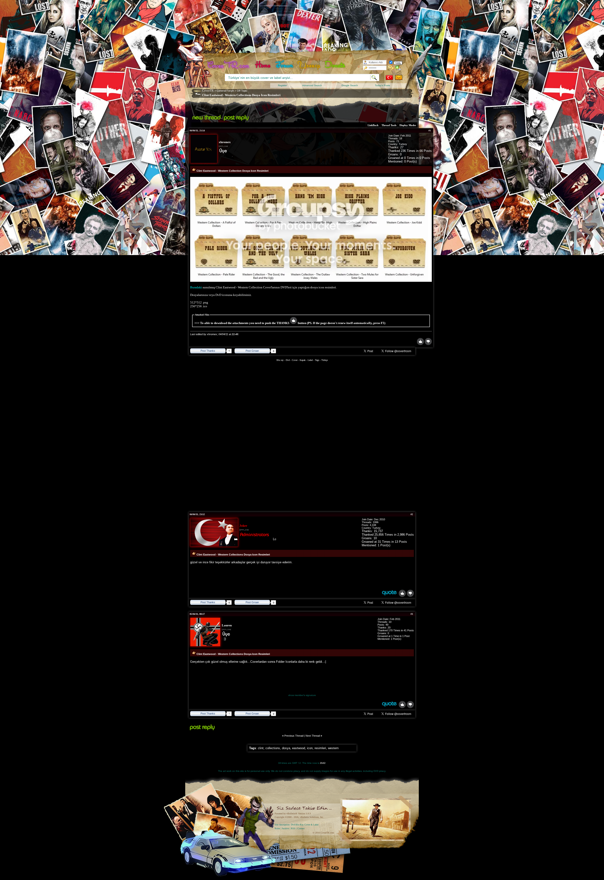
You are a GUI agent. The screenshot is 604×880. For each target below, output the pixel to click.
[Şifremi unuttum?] (391, 67)
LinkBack (373, 125)
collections (272, 748)
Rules (277, 828)
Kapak (303, 360)
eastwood (298, 748)
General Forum (225, 90)
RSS (293, 828)
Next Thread (313, 735)
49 (387, 624)
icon (310, 748)
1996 (375, 522)
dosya (286, 748)
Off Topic (242, 90)
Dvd (288, 360)
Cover (295, 360)
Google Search (349, 85)
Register (282, 85)
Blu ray (280, 360)
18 (400, 138)
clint (261, 748)
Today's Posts (382, 85)
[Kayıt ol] (398, 67)
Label (310, 360)
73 (397, 141)
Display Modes (407, 125)
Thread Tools (389, 125)
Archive (285, 828)
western (333, 748)
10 (390, 621)
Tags (317, 360)
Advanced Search (312, 85)
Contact (301, 828)
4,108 (373, 525)
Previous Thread (293, 735)
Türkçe (324, 360)
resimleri (320, 748)
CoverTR (208, 90)
